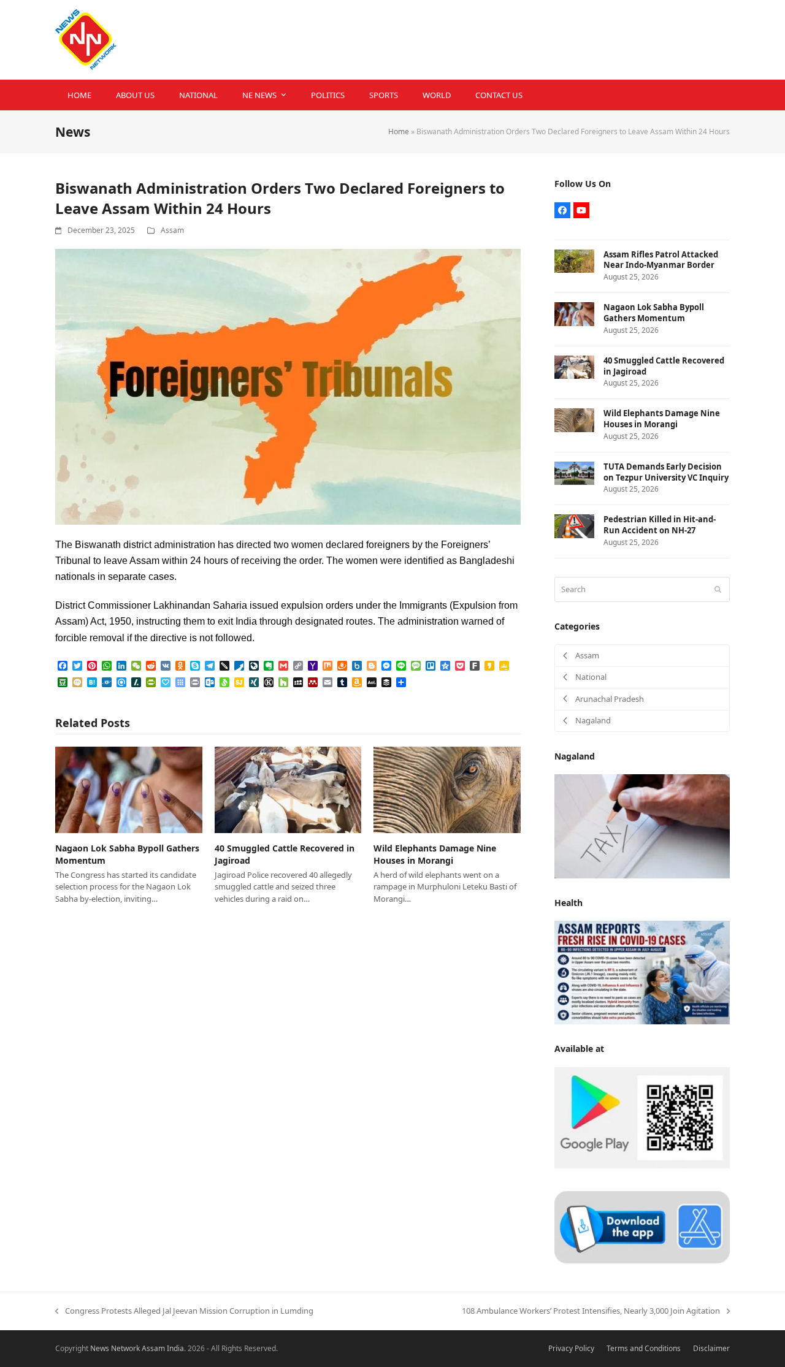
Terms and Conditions (644, 1348)
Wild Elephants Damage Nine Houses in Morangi (434, 854)
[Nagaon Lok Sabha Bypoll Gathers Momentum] (128, 788)
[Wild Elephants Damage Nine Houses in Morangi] (447, 788)
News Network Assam (127, 1348)
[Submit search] (717, 589)
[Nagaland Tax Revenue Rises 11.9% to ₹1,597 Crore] (642, 825)
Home (398, 131)
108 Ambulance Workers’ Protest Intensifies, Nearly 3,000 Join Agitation (591, 1311)
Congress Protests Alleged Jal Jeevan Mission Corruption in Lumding (184, 1311)
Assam (172, 230)
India (175, 1348)
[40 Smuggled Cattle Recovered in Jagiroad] (288, 788)
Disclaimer (711, 1348)
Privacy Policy (571, 1348)
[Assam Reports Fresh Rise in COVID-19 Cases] (642, 971)
